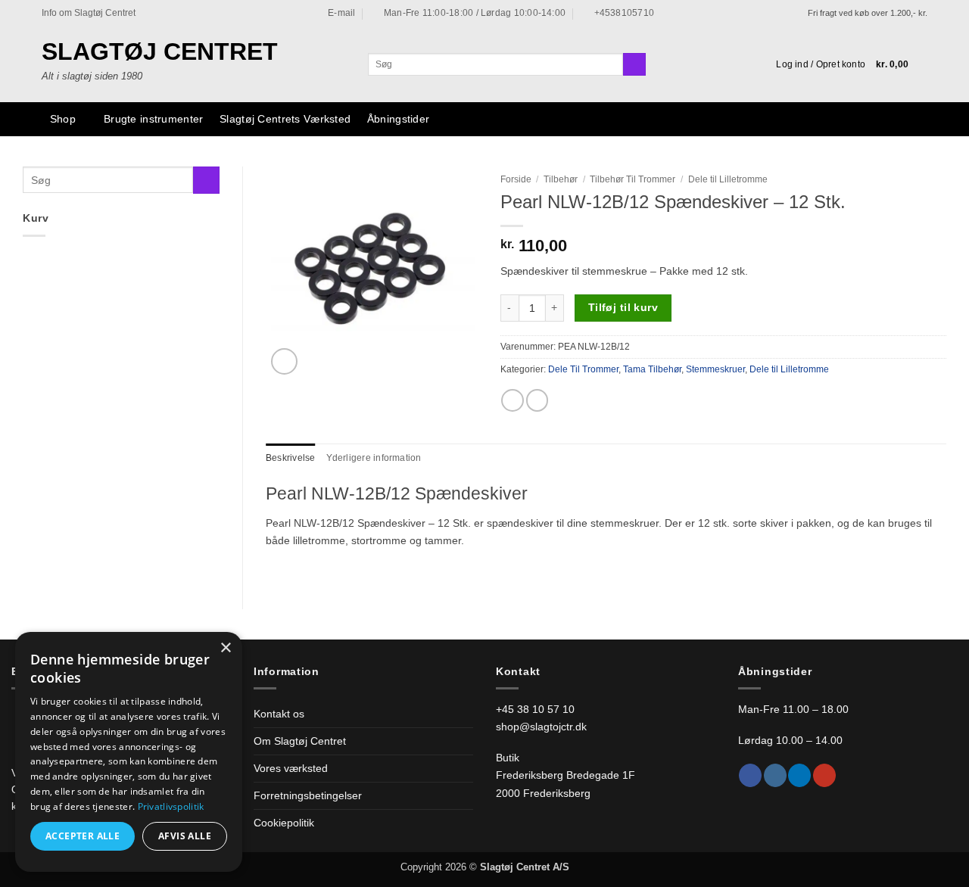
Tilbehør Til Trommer (632, 179)
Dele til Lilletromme (728, 179)
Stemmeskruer (715, 369)
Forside (515, 179)
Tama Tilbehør (652, 369)
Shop (63, 119)
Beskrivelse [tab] (291, 457)
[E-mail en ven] (537, 400)
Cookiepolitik (284, 823)
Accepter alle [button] (82, 835)
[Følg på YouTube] (824, 775)
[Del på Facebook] (512, 400)
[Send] (634, 64)
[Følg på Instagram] (775, 775)
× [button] (225, 648)
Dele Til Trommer (583, 369)
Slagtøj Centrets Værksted (285, 119)
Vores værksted (291, 768)
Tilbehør (561, 179)
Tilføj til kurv (623, 307)
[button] (820, 64)
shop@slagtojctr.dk (541, 726)
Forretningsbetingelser (308, 795)
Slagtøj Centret (160, 51)
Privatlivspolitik (171, 806)
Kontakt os (279, 714)
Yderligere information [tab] (374, 457)
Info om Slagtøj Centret (89, 12)
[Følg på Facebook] (750, 775)
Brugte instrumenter (153, 119)
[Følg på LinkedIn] (799, 775)
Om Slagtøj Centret (300, 741)
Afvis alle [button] (184, 835)
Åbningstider (398, 119)
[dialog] (128, 752)
